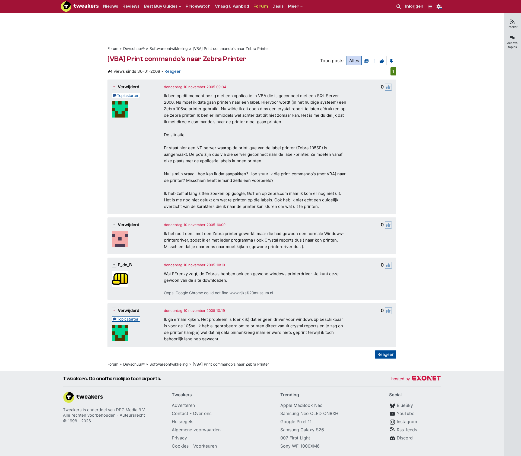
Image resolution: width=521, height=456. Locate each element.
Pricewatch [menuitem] (198, 6)
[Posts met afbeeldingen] (366, 60)
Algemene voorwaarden (196, 429)
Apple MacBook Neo (301, 405)
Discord (405, 438)
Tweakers (72, 409)
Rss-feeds (407, 429)
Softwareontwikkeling (169, 48)
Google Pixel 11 (296, 421)
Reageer (172, 71)
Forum (112, 48)
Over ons (202, 413)
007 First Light (295, 438)
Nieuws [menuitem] (110, 6)
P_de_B (125, 264)
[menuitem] (398, 6)
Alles (354, 60)
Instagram (407, 421)
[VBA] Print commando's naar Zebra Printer (231, 48)
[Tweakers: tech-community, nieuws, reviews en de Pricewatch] (80, 6)
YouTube (405, 413)
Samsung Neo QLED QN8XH (309, 413)
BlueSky (405, 405)
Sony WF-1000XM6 (300, 446)
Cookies (180, 446)
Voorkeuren (205, 446)
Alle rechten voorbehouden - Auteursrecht (104, 415)
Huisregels (182, 421)
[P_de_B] (120, 279)
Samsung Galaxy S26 (302, 429)
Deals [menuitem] (278, 6)
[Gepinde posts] (391, 60)
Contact (180, 413)
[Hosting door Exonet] (416, 379)
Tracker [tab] (512, 27)
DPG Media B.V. (131, 409)
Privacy (179, 438)
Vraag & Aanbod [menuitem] (232, 6)
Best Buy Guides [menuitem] (160, 6)
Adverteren (183, 405)
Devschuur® (134, 48)
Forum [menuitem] (260, 6)
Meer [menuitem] (293, 6)
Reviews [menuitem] (130, 6)
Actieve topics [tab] (512, 45)
